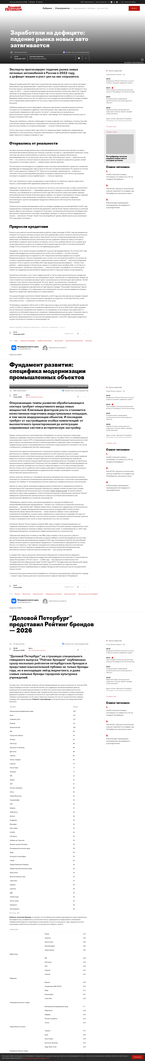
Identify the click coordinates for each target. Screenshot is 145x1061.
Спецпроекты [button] (62, 8)
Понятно (137, 1057)
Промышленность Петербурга (88, 594)
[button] (63, 929)
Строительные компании (54, 594)
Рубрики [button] (47, 8)
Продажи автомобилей (45, 341)
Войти (134, 8)
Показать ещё (111, 126)
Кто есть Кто (102, 8)
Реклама (91, 8)
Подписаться (88, 2)
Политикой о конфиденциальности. (36, 1058)
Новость (17, 594)
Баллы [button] (75, 707)
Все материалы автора (34, 397)
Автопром (88, 341)
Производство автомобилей (74, 341)
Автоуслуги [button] (14, 929)
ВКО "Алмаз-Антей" (59, 491)
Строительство (38, 594)
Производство (58, 341)
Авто (16, 341)
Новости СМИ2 (15, 355)
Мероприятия (79, 8)
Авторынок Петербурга (27, 341)
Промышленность (70, 594)
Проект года (26, 594)
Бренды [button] (13, 707)
